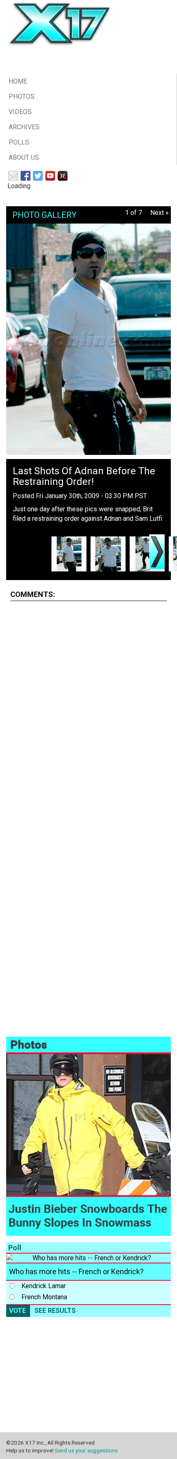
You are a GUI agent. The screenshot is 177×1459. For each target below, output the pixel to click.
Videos (20, 112)
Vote (17, 1310)
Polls (19, 142)
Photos (22, 96)
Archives (24, 127)
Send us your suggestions (86, 1450)
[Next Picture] (157, 551)
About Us (24, 157)
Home (18, 81)
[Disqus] (88, 710)
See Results (55, 1310)
